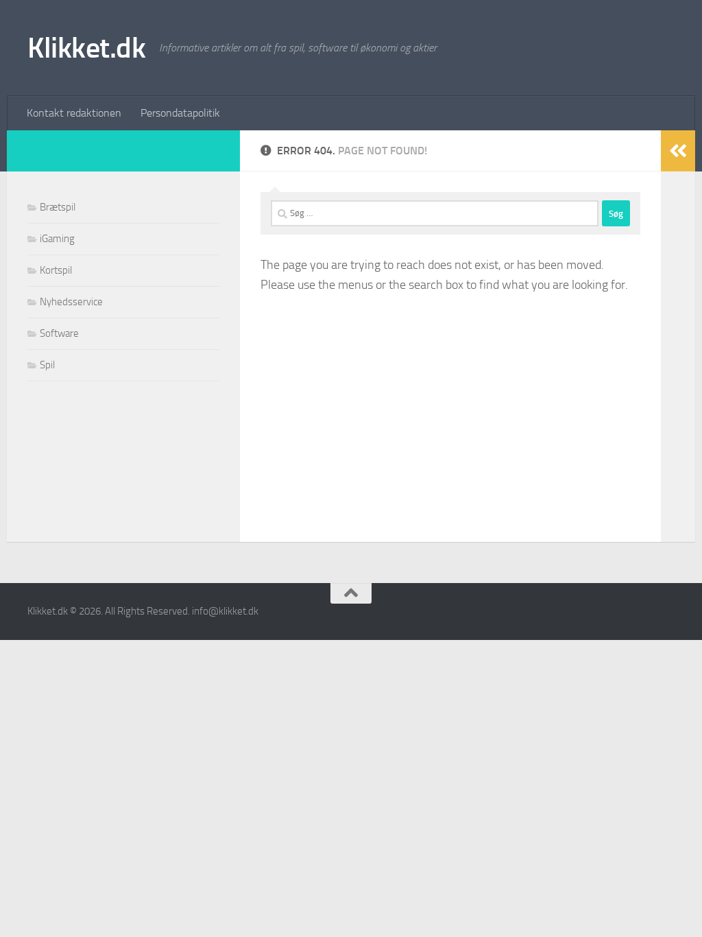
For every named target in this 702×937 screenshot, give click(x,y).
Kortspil (56, 270)
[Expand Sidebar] (678, 150)
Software (59, 333)
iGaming (57, 239)
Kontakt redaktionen (74, 112)
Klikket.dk (86, 48)
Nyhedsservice (71, 302)
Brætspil (57, 207)
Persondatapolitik (180, 112)
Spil (47, 365)
